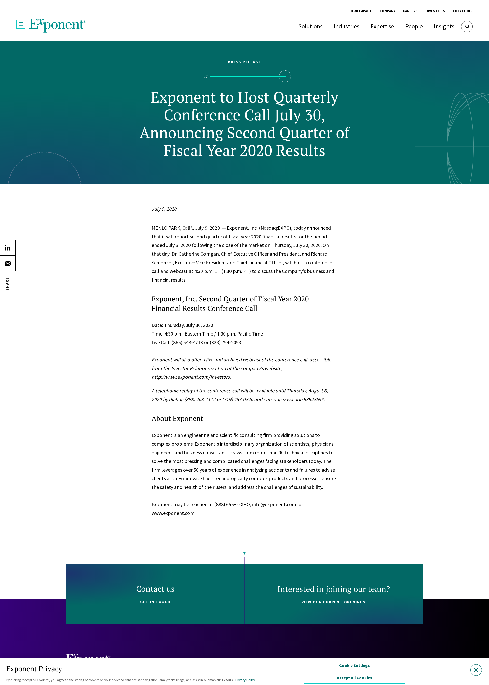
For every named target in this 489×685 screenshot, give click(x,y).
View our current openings (334, 602)
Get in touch (155, 601)
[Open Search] (467, 26)
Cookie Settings (354, 665)
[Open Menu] (20, 24)
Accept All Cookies (354, 677)
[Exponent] (57, 26)
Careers (410, 11)
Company (387, 11)
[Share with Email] (7, 263)
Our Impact (361, 11)
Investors (435, 11)
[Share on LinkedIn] (7, 247)
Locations (463, 11)
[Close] (476, 670)
